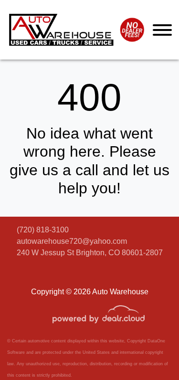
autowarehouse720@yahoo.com (72, 241)
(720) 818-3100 (43, 230)
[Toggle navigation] (162, 30)
